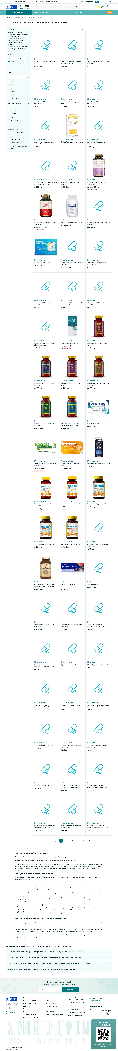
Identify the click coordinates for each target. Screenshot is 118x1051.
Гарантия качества (51, 2)
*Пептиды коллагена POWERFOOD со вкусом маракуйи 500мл (98, 626)
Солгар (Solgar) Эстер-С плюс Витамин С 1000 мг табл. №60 (44, 585)
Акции (109, 12)
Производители (50, 998)
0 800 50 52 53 (25, 6)
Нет (102, 2)
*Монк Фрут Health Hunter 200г (98, 665)
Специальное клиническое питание (16, 43)
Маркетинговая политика (75, 1007)
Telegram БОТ (13, 1012)
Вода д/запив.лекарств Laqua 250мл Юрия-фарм (44, 344)
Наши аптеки (78, 12)
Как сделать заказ (51, 1003)
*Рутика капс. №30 (93, 584)
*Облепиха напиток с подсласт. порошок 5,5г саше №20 (45, 827)
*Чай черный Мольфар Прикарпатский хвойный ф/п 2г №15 (45, 707)
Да (97, 2)
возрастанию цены (61, 29)
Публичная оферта (51, 1011)
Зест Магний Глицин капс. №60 (44, 544)
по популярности (49, 29)
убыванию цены (74, 29)
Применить (11, 62)
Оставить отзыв (41, 59)
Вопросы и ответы (19, 2)
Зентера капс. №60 (93, 423)
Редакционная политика (75, 1009)
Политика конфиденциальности (55, 1014)
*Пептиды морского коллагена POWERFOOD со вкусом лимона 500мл (45, 667)
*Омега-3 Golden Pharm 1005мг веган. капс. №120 (71, 62)
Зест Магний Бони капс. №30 (70, 504)
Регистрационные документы (76, 1012)
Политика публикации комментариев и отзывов (75, 998)
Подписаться (70, 990)
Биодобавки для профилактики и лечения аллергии (18, 35)
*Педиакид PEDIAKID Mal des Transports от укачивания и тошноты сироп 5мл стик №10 (71, 787)
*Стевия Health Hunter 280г (43, 745)
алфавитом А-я (85, 29)
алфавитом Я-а (96, 29)
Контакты (30, 2)
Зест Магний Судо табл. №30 (97, 504)
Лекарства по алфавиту (41, 12)
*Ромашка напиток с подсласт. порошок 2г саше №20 (71, 827)
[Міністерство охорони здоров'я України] (107, 1012)
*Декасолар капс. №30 (68, 665)
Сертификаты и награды (75, 1015)
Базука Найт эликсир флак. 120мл (98, 464)
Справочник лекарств (29, 1014)
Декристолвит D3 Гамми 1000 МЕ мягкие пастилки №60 (45, 183)
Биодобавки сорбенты (15, 32)
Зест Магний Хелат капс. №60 (71, 544)
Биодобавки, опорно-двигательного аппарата (15, 39)
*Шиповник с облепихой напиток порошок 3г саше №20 (97, 827)
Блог (36, 2)
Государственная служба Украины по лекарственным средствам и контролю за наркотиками (95, 1012)
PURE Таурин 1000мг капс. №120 (71, 222)
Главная (8, 17)
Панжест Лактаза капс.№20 (43, 263)
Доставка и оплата (51, 1006)
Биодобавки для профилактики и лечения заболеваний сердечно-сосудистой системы (18, 48)
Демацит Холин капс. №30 (69, 343)
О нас (42, 2)
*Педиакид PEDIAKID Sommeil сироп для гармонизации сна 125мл (97, 787)
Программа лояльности (30, 1003)
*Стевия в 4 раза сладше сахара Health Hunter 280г (98, 706)
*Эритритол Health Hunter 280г (45, 785)
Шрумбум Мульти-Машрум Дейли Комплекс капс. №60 (70, 424)
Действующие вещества (30, 1017)
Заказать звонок (95, 1000)
